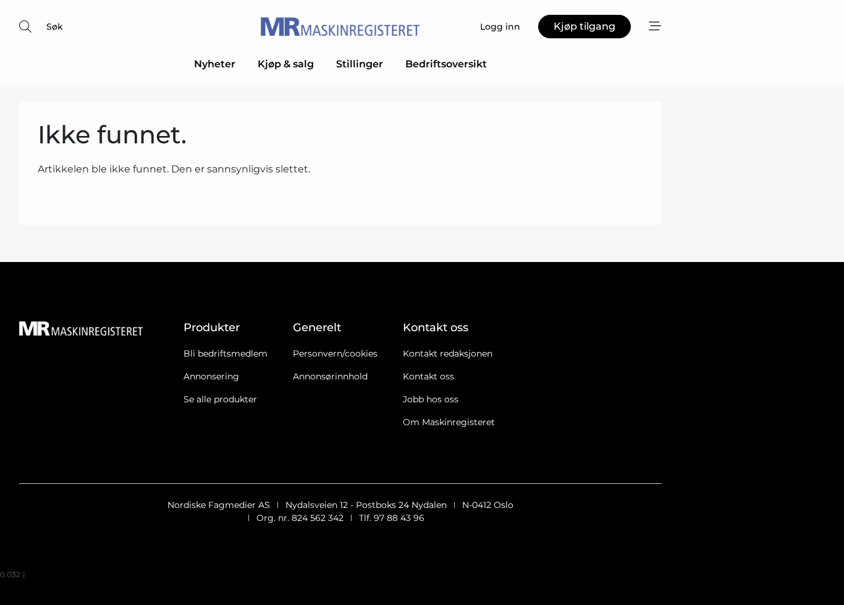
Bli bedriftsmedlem (226, 353)
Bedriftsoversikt (446, 64)
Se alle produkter (220, 399)
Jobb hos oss (430, 399)
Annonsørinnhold (330, 376)
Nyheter (214, 64)
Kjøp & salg (286, 64)
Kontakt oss (428, 376)
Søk (54, 26)
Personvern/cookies (335, 353)
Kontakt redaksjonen (447, 353)
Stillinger (359, 64)
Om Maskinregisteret (449, 422)
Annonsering (211, 376)
